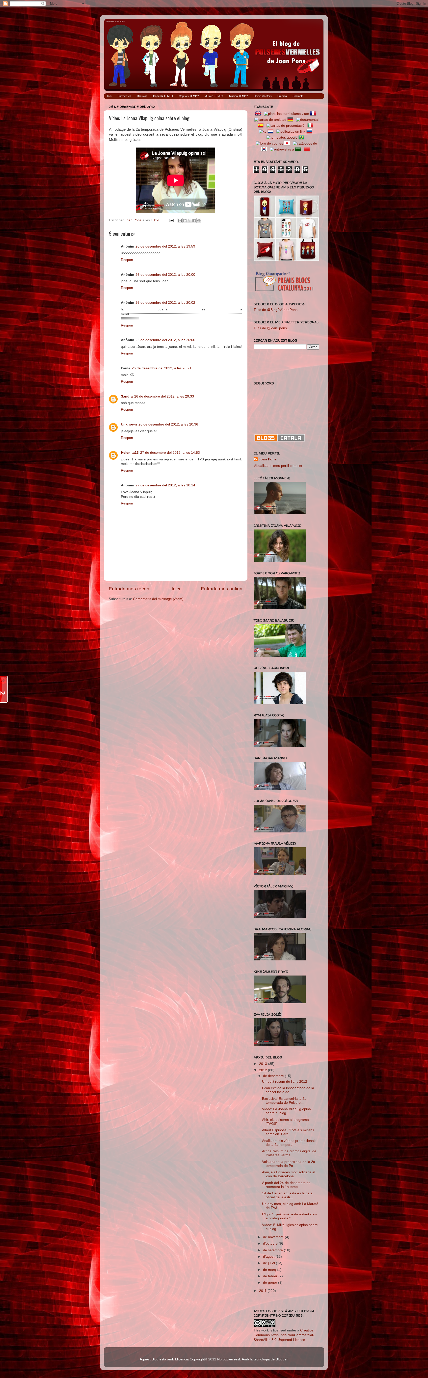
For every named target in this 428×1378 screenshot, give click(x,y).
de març (270, 1270)
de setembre (273, 1250)
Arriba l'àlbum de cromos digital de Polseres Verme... (289, 1153)
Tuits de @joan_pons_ (271, 328)
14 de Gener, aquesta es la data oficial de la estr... (287, 1195)
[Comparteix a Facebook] (194, 220)
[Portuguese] (302, 137)
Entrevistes (124, 96)
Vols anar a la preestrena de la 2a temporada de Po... (288, 1164)
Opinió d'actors (263, 96)
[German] (291, 120)
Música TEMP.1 (214, 96)
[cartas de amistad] (270, 120)
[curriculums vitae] (286, 114)
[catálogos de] (305, 143)
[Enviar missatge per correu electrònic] (171, 220)
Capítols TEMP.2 (189, 96)
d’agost (269, 1256)
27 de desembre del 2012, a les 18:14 (165, 485)
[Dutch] (271, 131)
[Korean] (265, 149)
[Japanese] (288, 143)
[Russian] (310, 131)
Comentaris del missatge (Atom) (158, 599)
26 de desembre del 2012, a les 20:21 (161, 368)
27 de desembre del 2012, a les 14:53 (170, 452)
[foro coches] (269, 143)
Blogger (282, 1359)
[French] (314, 114)
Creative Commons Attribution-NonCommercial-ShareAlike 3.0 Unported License (284, 1335)
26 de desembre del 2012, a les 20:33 (164, 396)
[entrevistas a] (282, 149)
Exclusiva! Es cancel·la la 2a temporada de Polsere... (284, 1100)
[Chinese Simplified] (308, 149)
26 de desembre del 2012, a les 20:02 (165, 302)
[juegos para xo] (263, 131)
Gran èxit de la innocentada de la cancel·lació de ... (288, 1090)
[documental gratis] (307, 120)
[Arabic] (299, 149)
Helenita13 (130, 452)
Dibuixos (142, 96)
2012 (263, 1070)
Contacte (298, 96)
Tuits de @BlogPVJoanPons (275, 310)
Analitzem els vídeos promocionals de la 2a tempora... (289, 1143)
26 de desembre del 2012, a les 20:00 (165, 274)
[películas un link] (290, 131)
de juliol (269, 1263)
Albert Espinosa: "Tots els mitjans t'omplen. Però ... (288, 1132)
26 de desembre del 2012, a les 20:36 (168, 424)
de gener (270, 1282)
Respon (127, 260)
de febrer (270, 1276)
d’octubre (271, 1243)
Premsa (282, 96)
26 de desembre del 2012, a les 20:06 (165, 340)
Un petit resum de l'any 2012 (284, 1081)
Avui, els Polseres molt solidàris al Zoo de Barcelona (288, 1174)
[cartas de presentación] (286, 125)
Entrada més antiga (221, 588)
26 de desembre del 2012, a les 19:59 (165, 246)
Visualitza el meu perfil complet (278, 466)
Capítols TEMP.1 (163, 96)
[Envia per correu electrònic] (180, 220)
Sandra (127, 396)
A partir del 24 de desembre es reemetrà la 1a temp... (286, 1185)
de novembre (274, 1237)
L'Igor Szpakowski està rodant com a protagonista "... (289, 1216)
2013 (263, 1064)
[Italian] (311, 125)
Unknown (129, 424)
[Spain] (262, 125)
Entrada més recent (130, 588)
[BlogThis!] (184, 220)
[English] (259, 114)
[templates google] (282, 137)
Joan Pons (268, 459)
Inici (109, 96)
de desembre (274, 1076)
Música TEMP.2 (238, 96)
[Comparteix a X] (189, 220)
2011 (263, 1291)
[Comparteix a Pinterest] (198, 220)
